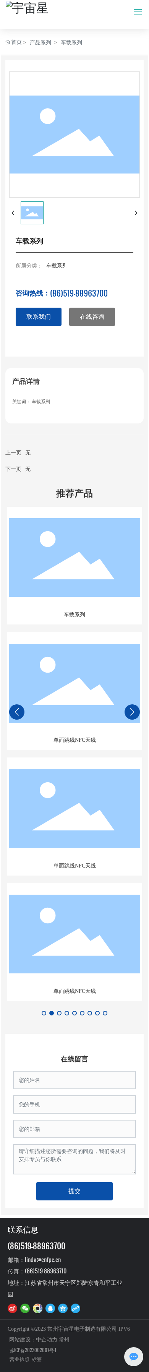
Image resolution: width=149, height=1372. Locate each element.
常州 (64, 1340)
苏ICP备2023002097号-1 (33, 1349)
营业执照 (19, 1359)
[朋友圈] (37, 1308)
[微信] (25, 1308)
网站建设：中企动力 (33, 1340)
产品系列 (40, 42)
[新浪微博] (12, 1308)
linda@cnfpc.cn (43, 1259)
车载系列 (71, 42)
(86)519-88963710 (45, 1271)
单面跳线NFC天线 (74, 740)
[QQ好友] (50, 1308)
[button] (44, 1013)
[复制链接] (75, 1308)
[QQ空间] (63, 1308)
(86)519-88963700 (79, 293)
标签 (37, 1359)
